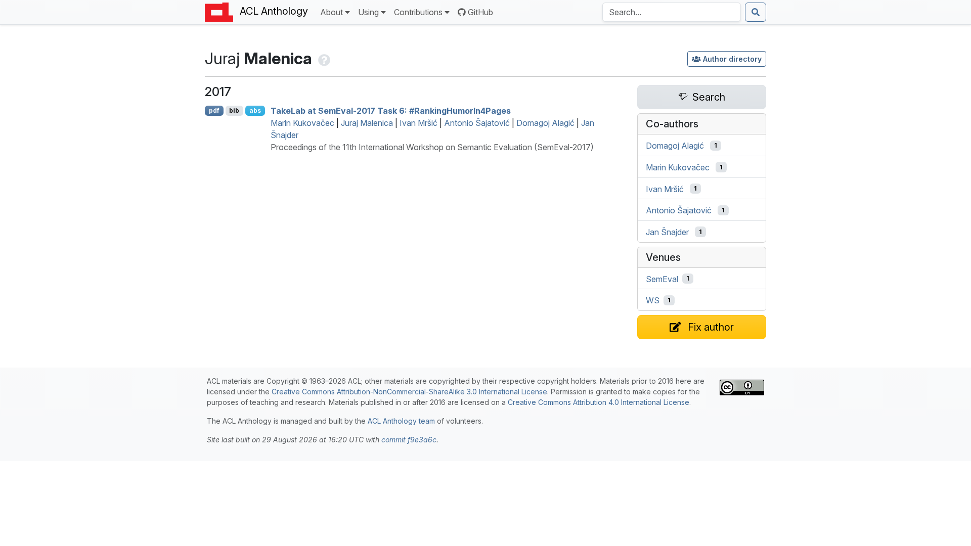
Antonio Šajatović (477, 123)
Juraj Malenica (367, 123)
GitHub (480, 12)
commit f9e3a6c (408, 439)
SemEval (662, 279)
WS (652, 300)
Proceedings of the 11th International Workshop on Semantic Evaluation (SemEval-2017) (432, 147)
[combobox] (671, 12)
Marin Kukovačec (302, 123)
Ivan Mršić (418, 123)
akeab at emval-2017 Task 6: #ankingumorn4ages (391, 111)
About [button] (331, 12)
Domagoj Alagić (545, 123)
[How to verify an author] (323, 58)
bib (234, 110)
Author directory (732, 59)
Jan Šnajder (667, 232)
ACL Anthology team (401, 421)
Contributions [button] (418, 12)
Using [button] (368, 12)
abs (255, 110)
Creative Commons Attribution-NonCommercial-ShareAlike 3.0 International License (409, 391)
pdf (214, 110)
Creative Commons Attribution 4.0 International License (598, 402)
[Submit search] (755, 12)
